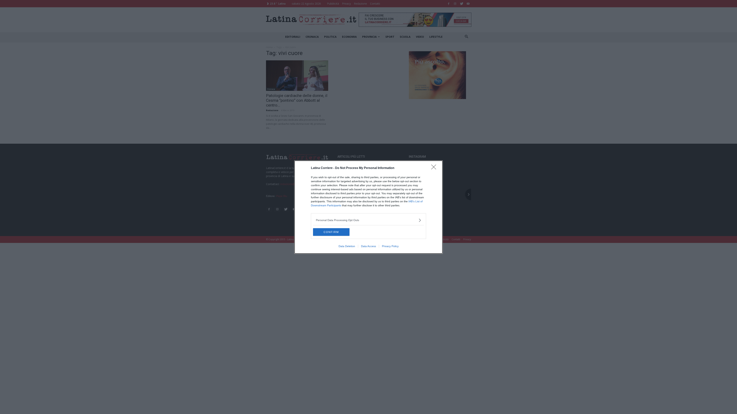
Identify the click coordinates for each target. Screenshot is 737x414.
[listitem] (368, 220)
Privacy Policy (390, 246)
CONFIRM (331, 232)
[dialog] (368, 207)
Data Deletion (347, 246)
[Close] (435, 168)
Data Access (368, 246)
